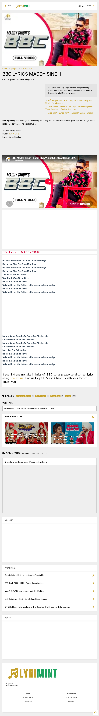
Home (4, 69)
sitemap (71, 701)
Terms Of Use (71, 693)
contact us (16, 378)
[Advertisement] (22, 101)
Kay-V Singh (14, 134)
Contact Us (28, 701)
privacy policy (28, 697)
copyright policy (71, 697)
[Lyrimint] (23, 7)
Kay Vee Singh (26, 69)
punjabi (14, 69)
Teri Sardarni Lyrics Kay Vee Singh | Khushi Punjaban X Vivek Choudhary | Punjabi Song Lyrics (69, 108)
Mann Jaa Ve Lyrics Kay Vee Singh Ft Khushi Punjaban (70, 113)
